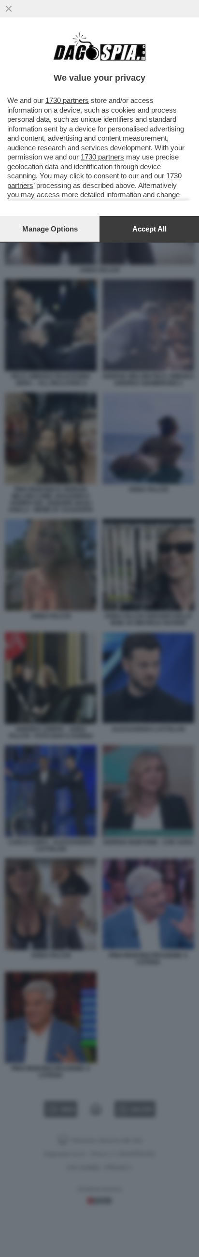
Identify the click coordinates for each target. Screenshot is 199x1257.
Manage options (50, 229)
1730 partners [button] (67, 100)
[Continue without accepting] (8, 8)
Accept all (149, 229)
